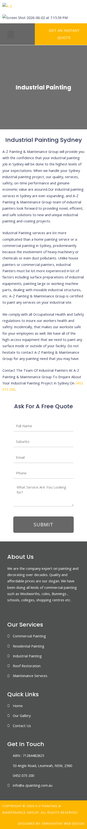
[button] (10, 35)
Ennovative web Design (63, 823)
